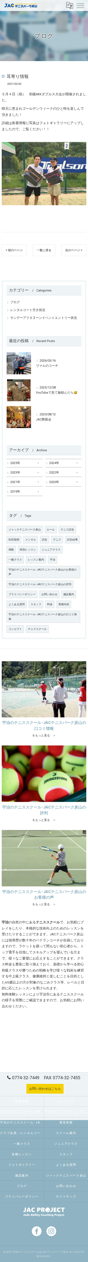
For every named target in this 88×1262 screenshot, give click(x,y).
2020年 (54, 482)
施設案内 (68, 594)
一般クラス (15, 559)
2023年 (15, 472)
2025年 (15, 463)
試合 (44, 539)
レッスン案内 (36, 559)
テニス (57, 539)
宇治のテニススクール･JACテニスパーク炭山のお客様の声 (43, 572)
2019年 (15, 491)
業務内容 (63, 604)
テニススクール (37, 629)
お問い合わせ (49, 594)
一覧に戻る (44, 250)
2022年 (54, 472)
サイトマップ (66, 1196)
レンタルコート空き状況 (27, 310)
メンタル (30, 539)
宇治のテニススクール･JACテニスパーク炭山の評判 (40, 584)
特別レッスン (28, 549)
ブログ (15, 302)
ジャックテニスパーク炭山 (25, 529)
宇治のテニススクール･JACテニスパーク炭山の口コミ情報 (43, 617)
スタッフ (36, 604)
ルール (51, 529)
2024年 (54, 463)
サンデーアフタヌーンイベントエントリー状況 (43, 318)
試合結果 (72, 539)
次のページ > (73, 250)
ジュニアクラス (51, 549)
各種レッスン (22, 1154)
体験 (11, 549)
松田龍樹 (14, 539)
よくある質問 (17, 604)
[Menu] (80, 5)
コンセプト (15, 629)
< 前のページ (14, 250)
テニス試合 (67, 529)
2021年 (15, 482)
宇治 (52, 559)
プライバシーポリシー (22, 594)
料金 (50, 604)
